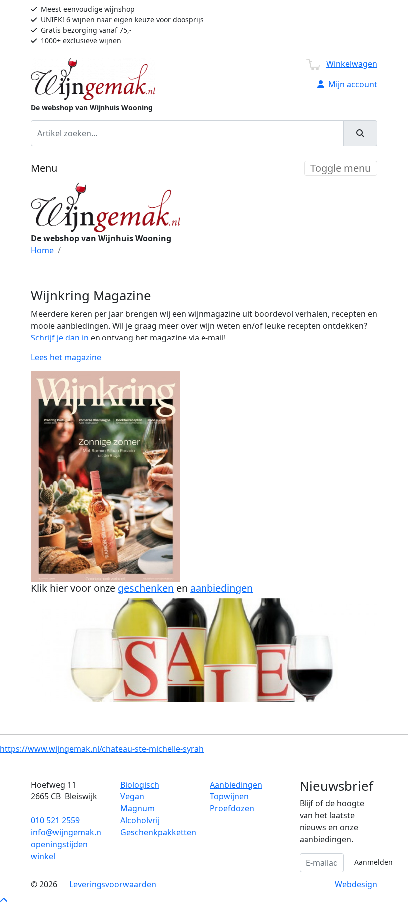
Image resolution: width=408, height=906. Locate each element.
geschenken (146, 588)
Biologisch (139, 784)
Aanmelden (373, 862)
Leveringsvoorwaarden (112, 884)
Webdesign (356, 884)
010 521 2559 (55, 820)
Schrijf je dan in (60, 337)
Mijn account (352, 84)
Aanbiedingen (236, 784)
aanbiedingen (221, 588)
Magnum (137, 808)
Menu (44, 168)
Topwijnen (229, 796)
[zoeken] (360, 133)
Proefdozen (232, 808)
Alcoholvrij (140, 820)
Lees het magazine (66, 357)
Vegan (132, 796)
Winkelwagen (351, 63)
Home (42, 250)
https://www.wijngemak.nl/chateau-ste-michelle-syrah (102, 748)
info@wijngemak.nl (67, 832)
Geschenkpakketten (158, 832)
